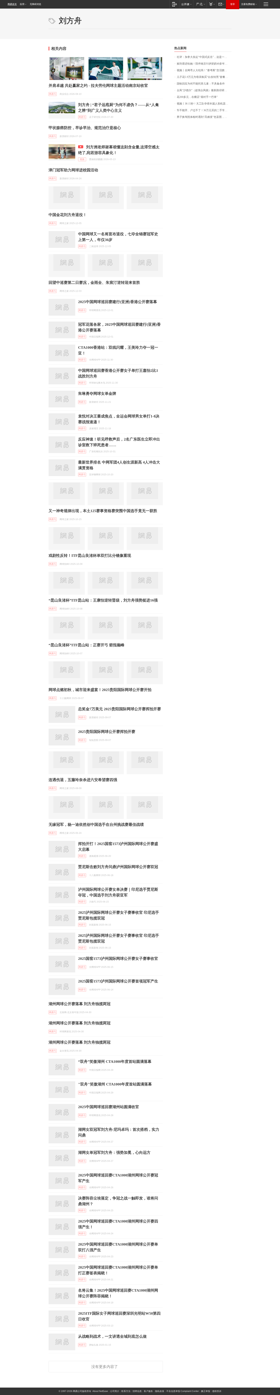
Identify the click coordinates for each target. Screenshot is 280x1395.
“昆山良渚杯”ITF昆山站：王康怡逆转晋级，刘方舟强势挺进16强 (103, 600)
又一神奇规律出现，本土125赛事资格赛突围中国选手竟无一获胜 (103, 511)
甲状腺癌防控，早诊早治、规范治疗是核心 (85, 128)
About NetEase (100, 1391)
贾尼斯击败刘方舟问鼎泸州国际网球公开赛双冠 (118, 867)
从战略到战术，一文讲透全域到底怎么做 (112, 1336)
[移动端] (175, 4)
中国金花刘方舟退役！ (68, 215)
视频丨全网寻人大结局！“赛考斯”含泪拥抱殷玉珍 (204, 70)
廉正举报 (205, 1391)
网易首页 (12, 4)
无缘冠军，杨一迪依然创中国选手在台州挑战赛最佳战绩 (96, 824)
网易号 (52, 94)
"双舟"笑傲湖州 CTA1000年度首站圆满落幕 (115, 1084)
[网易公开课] (186, 4)
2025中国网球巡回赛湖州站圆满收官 (108, 1107)
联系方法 (125, 1391)
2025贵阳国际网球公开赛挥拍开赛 (106, 731)
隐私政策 (159, 1391)
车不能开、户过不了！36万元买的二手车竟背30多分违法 (204, 110)
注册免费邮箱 (248, 4)
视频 (82, 159)
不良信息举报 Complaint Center (182, 1391)
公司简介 (114, 1391)
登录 (232, 4)
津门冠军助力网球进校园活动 (73, 170)
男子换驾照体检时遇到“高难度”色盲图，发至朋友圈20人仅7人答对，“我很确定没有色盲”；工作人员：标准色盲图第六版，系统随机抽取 (204, 117)
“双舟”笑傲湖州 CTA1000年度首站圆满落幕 (114, 1061)
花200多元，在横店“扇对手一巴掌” (197, 97)
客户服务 (148, 1391)
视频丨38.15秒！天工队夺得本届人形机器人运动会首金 (204, 103)
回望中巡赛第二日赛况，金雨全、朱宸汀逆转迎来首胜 (94, 282)
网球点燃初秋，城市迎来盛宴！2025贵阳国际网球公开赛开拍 (100, 690)
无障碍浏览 (35, 4)
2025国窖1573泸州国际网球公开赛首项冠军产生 (118, 981)
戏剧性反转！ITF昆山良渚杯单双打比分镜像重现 (90, 555)
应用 (22, 4)
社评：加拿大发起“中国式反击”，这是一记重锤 (204, 57)
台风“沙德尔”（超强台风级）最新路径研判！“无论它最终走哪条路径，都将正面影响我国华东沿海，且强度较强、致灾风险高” (204, 90)
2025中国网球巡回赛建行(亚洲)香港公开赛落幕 (117, 302)
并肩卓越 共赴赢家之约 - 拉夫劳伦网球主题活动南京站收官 (98, 85)
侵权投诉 (216, 1391)
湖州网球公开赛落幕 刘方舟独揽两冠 (79, 1004)
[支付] (211, 4)
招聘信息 (137, 1391)
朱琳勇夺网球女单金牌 (97, 393)
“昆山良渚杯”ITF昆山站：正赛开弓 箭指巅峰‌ (86, 645)
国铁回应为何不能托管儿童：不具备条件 (201, 83)
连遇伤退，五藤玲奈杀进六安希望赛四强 (83, 780)
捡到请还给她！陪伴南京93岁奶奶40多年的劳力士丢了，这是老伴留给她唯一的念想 (204, 63)
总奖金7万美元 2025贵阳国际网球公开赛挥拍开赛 (119, 709)
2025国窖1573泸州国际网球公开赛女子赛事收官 (118, 958)
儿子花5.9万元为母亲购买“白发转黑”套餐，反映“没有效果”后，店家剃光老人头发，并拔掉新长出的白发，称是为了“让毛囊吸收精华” (204, 77)
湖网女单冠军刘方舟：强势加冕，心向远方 (114, 1152)
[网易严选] (200, 4)
